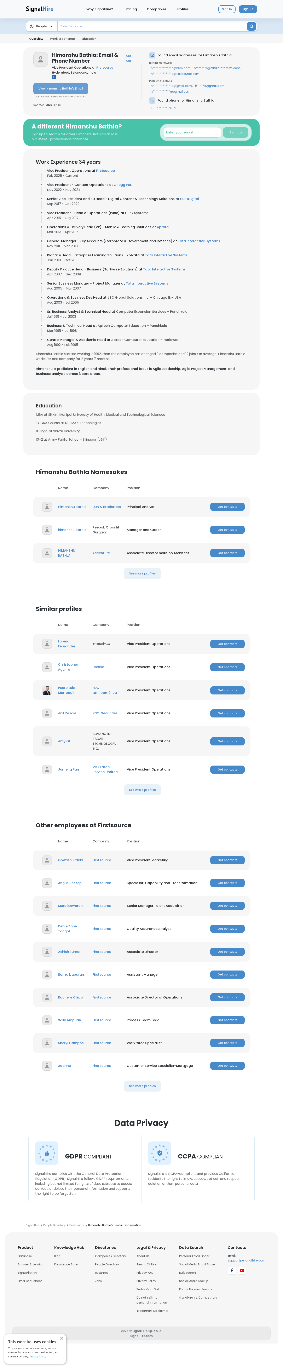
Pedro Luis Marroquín (66, 690)
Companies (157, 9)
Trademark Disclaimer (152, 1311)
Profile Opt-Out (148, 1289)
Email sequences (30, 1281)
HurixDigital (189, 198)
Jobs (98, 1281)
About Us (143, 1256)
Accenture (101, 553)
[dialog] (35, 1349)
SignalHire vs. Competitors (198, 1297)
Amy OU (64, 741)
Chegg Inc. (123, 184)
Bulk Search (187, 1273)
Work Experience (62, 39)
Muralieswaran (70, 905)
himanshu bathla (72, 529)
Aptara (163, 227)
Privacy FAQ (145, 1273)
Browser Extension (31, 1264)
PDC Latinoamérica (104, 690)
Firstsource (104, 67)
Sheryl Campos (71, 1043)
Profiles (183, 9)
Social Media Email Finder (197, 1264)
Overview (36, 39)
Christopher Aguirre (68, 667)
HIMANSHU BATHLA (66, 553)
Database (25, 1256)
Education (89, 39)
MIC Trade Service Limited (105, 769)
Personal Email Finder (194, 1256)
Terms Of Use (146, 1264)
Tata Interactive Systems (199, 241)
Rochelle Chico (70, 997)
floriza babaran (71, 974)
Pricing (131, 9)
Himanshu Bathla (72, 506)
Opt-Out (129, 58)
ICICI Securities (105, 713)
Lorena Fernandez (66, 644)
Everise (98, 667)
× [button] (61, 1338)
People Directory (107, 1264)
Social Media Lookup (193, 1281)
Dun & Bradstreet (106, 506)
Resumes (101, 1273)
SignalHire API (27, 1273)
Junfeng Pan (68, 769)
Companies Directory (110, 1256)
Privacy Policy (146, 1281)
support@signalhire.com (246, 1260)
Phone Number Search (195, 1289)
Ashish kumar (69, 951)
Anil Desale (67, 713)
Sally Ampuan (69, 1020)
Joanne (64, 1065)
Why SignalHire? (99, 9)
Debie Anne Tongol (67, 929)
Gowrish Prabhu (71, 860)
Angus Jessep (70, 883)
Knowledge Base (66, 1264)
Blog (57, 1256)
